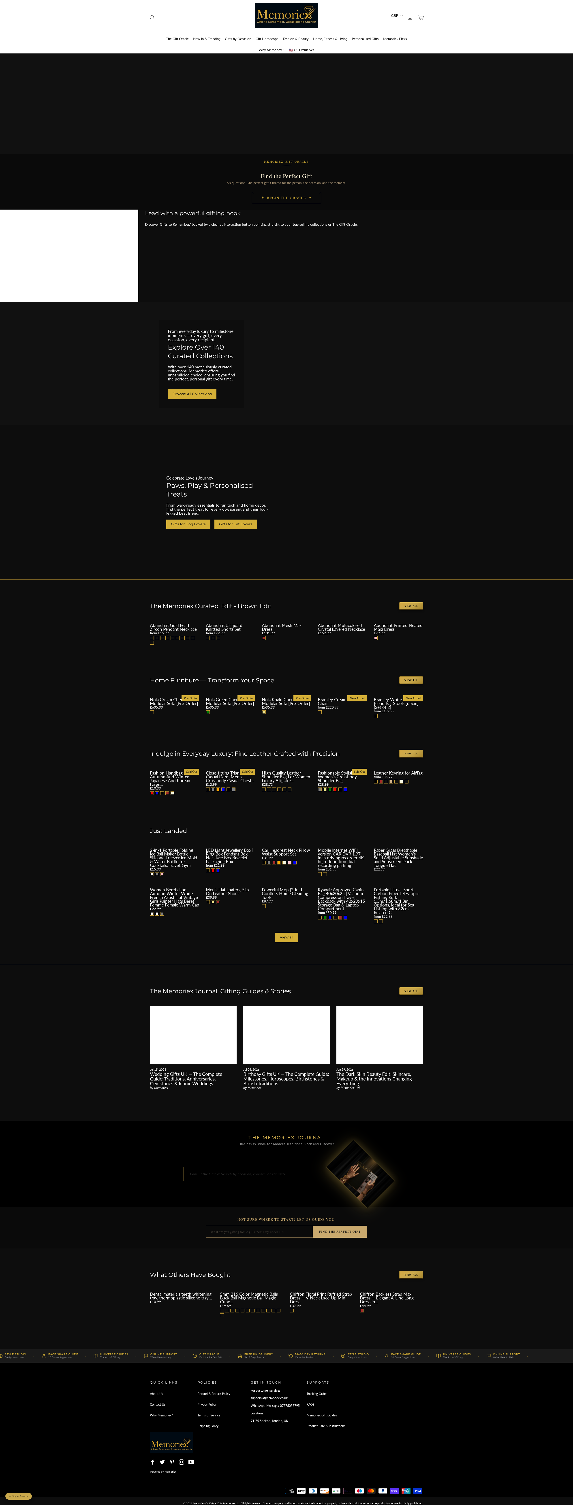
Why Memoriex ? (271, 50)
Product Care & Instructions (326, 1426)
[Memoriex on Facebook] (152, 1462)
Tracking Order (317, 1394)
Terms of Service (209, 1415)
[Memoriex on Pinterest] (172, 1462)
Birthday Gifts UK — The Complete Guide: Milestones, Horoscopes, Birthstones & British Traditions (286, 1078)
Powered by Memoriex (163, 1471)
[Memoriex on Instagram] (181, 1462)
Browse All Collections (192, 394)
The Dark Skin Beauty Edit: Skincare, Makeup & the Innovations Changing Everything (374, 1078)
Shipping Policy (208, 1426)
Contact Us (157, 1404)
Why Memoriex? (161, 1415)
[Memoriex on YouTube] (191, 1462)
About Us (156, 1394)
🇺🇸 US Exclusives (301, 50)
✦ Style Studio (18, 1496)
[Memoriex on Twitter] (162, 1462)
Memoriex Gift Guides (322, 1415)
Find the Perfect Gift (340, 1231)
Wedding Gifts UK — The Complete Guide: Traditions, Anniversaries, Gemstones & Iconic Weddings (186, 1078)
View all (411, 605)
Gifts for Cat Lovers (235, 524)
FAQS (310, 1404)
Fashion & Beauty (296, 39)
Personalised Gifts (365, 39)
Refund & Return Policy (214, 1394)
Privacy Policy (207, 1404)
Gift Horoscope (267, 39)
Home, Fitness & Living (330, 39)
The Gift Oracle (177, 39)
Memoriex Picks (395, 39)
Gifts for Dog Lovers (188, 524)
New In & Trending (206, 39)
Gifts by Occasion (238, 39)
